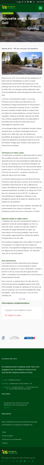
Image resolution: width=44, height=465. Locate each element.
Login (19, 2)
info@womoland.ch (14, 380)
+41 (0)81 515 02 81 (17, 387)
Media (4, 432)
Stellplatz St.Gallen (14, 315)
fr (41, 2)
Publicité (4, 443)
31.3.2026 (7, 12)
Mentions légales (7, 436)
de (38, 2)
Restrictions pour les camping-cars (15, 405)
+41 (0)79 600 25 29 (32, 387)
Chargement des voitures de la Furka (16, 403)
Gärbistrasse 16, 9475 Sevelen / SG (21, 383)
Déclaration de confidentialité (11, 439)
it (43, 2)
